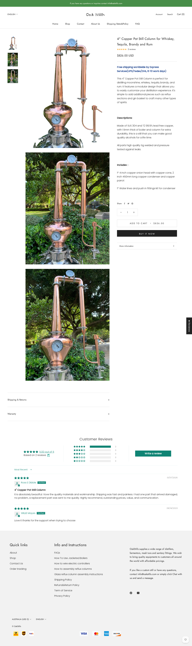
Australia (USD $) (20, 619)
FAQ (137, 23)
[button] (80, 447)
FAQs (57, 552)
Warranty (12, 413)
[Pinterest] (132, 203)
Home (55, 23)
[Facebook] (124, 203)
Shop (67, 23)
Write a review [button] (153, 453)
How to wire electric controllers (72, 563)
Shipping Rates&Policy (117, 23)
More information (126, 246)
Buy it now (147, 233)
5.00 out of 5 (46, 452)
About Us (95, 23)
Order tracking (18, 569)
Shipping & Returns (17, 399)
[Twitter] (128, 203)
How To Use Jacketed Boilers (70, 558)
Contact (80, 23)
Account (159, 14)
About (13, 552)
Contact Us (16, 563)
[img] (21, 478)
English (11, 14)
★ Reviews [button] (189, 326)
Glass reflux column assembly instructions (78, 574)
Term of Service (63, 590)
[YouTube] (138, 593)
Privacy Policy (62, 596)
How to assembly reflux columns (73, 569)
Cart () (180, 14)
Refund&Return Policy (66, 585)
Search (170, 14)
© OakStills (16, 626)
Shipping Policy (63, 579)
